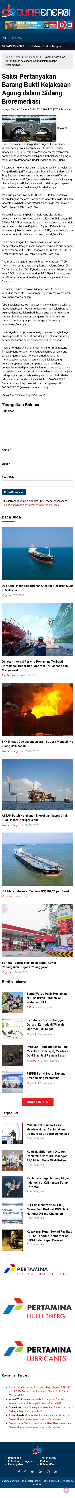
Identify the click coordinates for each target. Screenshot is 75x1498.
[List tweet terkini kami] (32, 1472)
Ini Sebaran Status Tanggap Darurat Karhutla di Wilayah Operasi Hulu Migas (45, 1025)
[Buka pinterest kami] (25, 1472)
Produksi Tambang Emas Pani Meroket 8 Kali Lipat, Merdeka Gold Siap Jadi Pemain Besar (47, 1051)
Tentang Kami (48, 1457)
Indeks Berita (37, 1102)
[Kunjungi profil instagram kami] (48, 1472)
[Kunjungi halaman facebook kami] (19, 1472)
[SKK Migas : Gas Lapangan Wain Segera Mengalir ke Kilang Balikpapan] (37, 709)
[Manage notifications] (66, 1490)
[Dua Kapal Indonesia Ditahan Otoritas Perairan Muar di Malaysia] (37, 553)
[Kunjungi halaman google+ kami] (40, 1472)
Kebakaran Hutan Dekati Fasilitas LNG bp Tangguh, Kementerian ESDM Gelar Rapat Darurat (49, 1236)
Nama (6, 450)
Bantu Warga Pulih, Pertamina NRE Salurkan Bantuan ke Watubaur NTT (47, 998)
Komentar (8, 410)
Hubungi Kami (48, 1464)
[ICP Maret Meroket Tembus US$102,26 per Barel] (37, 858)
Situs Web (8, 477)
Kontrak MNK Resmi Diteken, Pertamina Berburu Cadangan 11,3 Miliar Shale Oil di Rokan (47, 1156)
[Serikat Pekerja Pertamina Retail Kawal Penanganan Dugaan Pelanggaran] (37, 930)
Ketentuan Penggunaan (21, 1461)
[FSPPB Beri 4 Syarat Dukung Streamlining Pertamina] (12, 1082)
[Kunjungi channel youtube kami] (55, 1472)
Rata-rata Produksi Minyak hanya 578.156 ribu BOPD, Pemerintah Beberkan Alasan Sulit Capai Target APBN (39, 1391)
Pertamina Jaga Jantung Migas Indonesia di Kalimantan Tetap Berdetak (48, 1183)
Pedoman (46, 1461)
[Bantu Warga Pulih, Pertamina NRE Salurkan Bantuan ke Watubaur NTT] (12, 1002)
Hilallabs (37, 1484)
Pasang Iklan (15, 1464)
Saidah (13, 1423)
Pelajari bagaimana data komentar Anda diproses (30, 504)
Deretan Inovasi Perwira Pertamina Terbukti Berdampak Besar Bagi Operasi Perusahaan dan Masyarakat (35, 666)
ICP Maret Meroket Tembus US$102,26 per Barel (35, 891)
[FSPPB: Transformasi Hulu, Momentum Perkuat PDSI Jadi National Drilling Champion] (12, 1213)
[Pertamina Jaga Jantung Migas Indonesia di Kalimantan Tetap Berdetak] (12, 1186)
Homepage (14, 1457)
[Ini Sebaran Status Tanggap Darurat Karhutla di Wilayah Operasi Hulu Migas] (12, 1028)
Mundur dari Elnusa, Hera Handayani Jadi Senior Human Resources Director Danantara (48, 1129)
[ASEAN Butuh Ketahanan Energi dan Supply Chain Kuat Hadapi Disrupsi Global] (37, 784)
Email (6, 463)
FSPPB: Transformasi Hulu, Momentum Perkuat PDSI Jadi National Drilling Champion (47, 1209)
